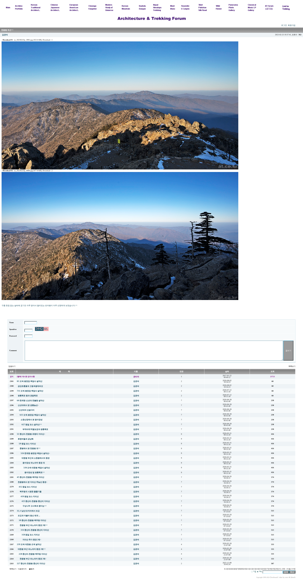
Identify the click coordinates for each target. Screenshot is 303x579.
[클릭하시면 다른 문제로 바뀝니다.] (42, 329)
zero (286, 577)
